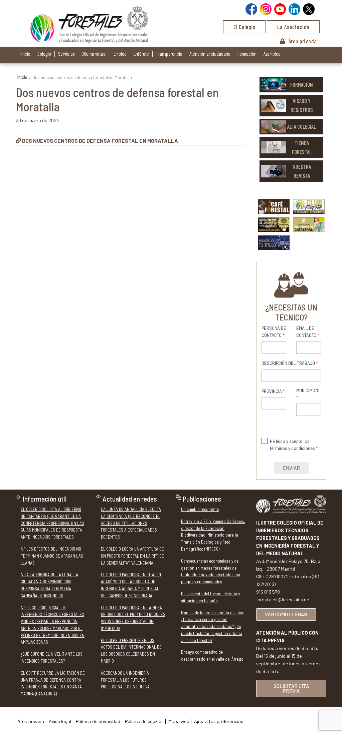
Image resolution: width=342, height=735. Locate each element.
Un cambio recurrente (200, 509)
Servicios (66, 54)
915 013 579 (268, 592)
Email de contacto (307, 331)
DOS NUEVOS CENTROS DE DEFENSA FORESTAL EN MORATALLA (100, 140)
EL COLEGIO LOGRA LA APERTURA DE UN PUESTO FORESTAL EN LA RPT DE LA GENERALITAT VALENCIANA (132, 556)
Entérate (141, 54)
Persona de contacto (274, 331)
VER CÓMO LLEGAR (286, 614)
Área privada (302, 41)
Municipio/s (308, 394)
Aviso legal (60, 721)
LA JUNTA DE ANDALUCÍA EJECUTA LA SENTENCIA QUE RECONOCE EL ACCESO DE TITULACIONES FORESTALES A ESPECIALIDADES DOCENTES (131, 523)
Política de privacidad (98, 721)
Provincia (273, 391)
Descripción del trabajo (290, 363)
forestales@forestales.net (283, 599)
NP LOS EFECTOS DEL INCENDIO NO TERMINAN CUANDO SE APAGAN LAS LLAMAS (52, 556)
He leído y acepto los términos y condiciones (294, 445)
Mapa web (178, 721)
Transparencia (169, 54)
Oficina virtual (94, 54)
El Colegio (244, 26)
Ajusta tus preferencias (218, 721)
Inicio (25, 54)
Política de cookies (144, 721)
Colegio (44, 54)
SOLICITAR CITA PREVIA (291, 688)
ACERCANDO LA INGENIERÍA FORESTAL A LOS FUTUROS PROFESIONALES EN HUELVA (125, 680)
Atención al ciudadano (209, 54)
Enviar (291, 468)
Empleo (120, 54)
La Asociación (293, 26)
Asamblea (272, 54)
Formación (246, 54)
